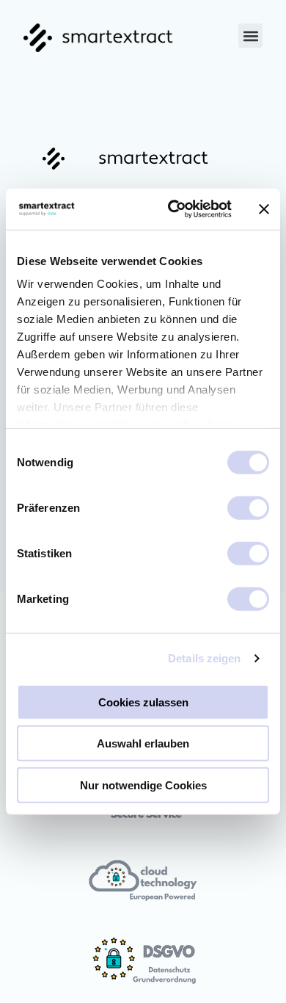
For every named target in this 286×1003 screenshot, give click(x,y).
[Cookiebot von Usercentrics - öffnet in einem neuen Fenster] (173, 209)
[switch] (248, 507)
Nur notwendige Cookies (143, 784)
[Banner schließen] (264, 209)
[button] (250, 35)
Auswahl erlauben (143, 743)
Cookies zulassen (143, 701)
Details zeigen (204, 658)
